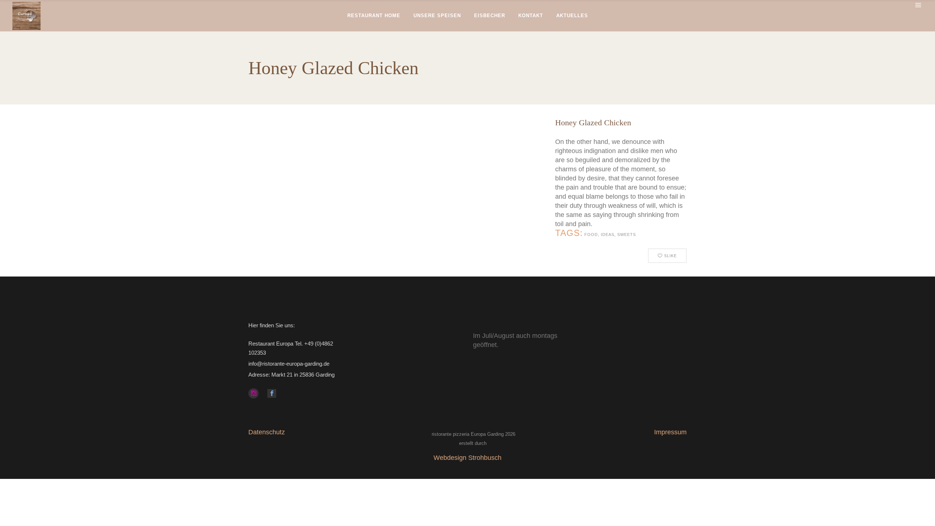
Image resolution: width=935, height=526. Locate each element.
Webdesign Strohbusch (467, 457)
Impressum (670, 432)
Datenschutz (266, 432)
